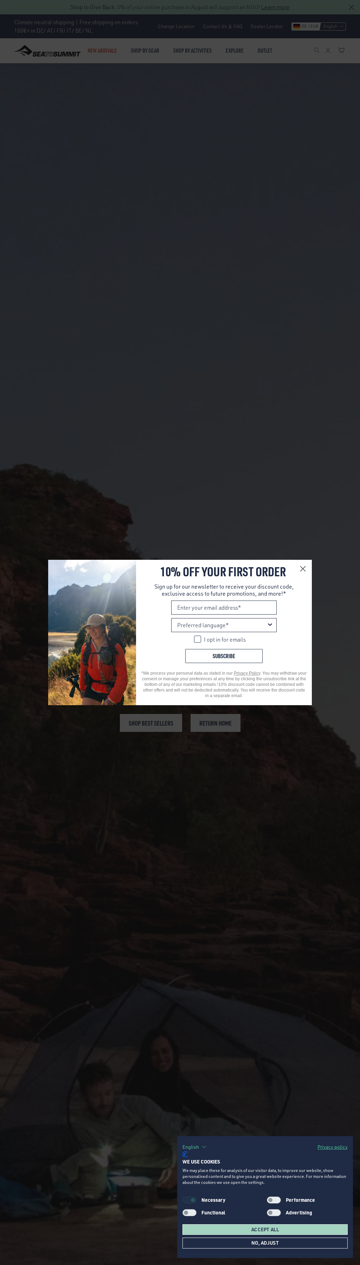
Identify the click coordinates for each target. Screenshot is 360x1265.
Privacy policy (332, 1147)
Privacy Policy (247, 673)
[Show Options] (270, 625)
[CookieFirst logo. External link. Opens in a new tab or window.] (185, 1154)
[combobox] (221, 625)
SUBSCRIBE (224, 656)
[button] (194, 1147)
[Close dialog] (303, 569)
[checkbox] (274, 1200)
